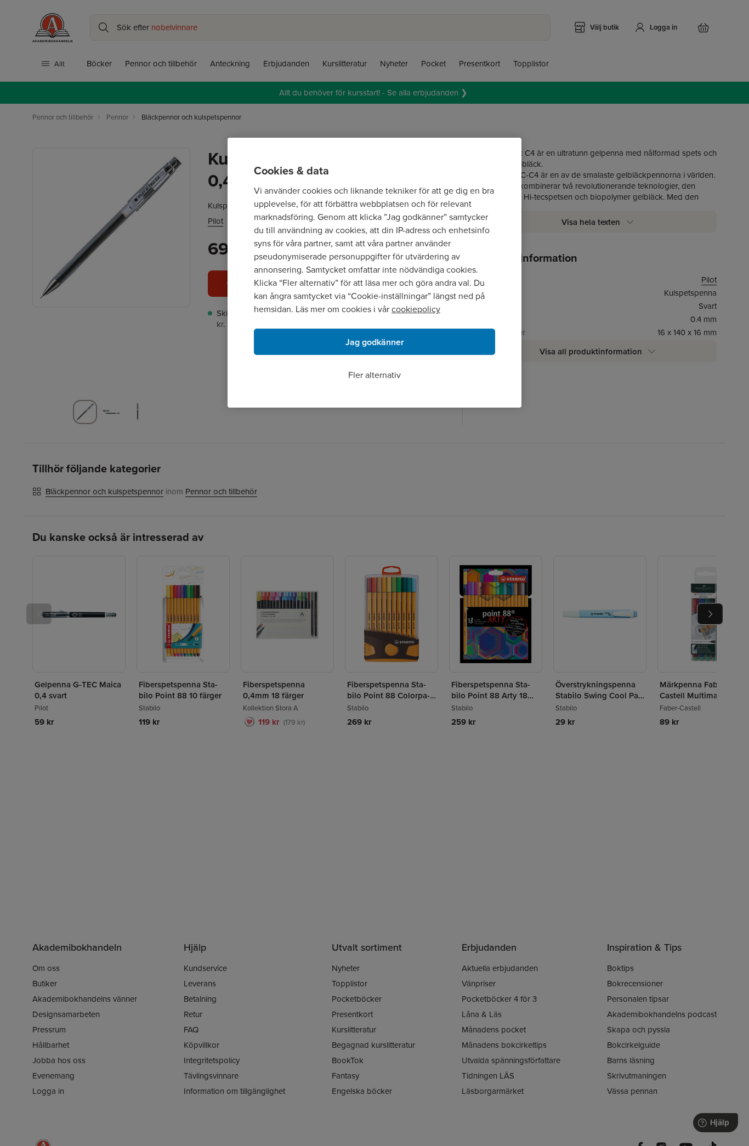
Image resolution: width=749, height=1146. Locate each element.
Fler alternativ (374, 375)
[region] (374, 273)
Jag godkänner (374, 342)
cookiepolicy (415, 309)
